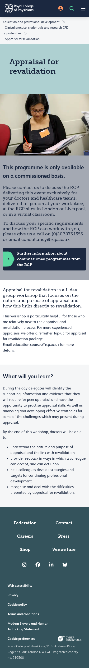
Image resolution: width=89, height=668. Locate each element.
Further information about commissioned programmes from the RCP (49, 259)
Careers (25, 536)
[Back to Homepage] (22, 8)
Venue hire (63, 549)
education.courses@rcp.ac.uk (36, 345)
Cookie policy (17, 604)
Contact (64, 523)
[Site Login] (60, 8)
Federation (25, 523)
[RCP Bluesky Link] (65, 564)
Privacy (13, 595)
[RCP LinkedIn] (51, 564)
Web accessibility (20, 585)
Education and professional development (31, 22)
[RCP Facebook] (38, 564)
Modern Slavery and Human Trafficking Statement (28, 626)
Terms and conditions (23, 614)
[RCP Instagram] (24, 564)
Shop (25, 549)
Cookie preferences (21, 639)
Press (64, 536)
